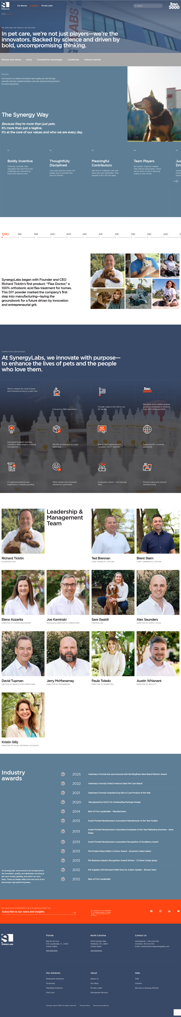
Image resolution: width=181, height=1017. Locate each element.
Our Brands (22, 6)
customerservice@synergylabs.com (154, 946)
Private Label (47, 6)
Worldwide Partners (99, 992)
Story (29, 59)
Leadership (73, 59)
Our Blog (94, 983)
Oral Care (50, 992)
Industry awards (92, 59)
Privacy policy (99, 912)
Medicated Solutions (55, 979)
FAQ (137, 979)
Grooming (50, 983)
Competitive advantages (50, 59)
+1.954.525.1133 (152, 941)
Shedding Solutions (54, 988)
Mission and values (11, 59)
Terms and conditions (101, 1005)
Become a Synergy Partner (147, 988)
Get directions (52, 951)
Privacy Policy (85, 1005)
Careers (138, 983)
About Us (94, 979)
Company (34, 6)
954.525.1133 (149, 944)
